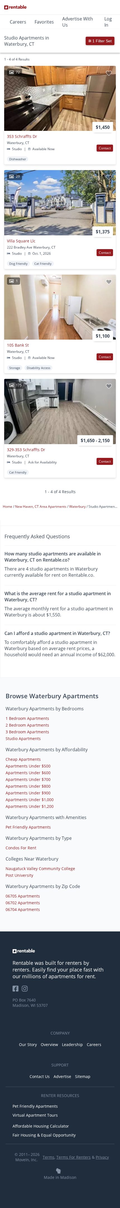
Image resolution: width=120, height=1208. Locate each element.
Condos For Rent (21, 847)
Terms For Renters (73, 1157)
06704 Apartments (23, 909)
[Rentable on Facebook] (17, 990)
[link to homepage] (60, 951)
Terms (48, 1157)
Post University (19, 875)
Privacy (102, 1157)
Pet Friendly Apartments (28, 827)
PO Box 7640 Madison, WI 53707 (30, 1002)
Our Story (28, 1044)
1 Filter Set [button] (101, 41)
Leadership (72, 1044)
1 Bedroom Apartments (27, 718)
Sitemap (82, 1076)
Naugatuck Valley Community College (40, 868)
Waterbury (78, 506)
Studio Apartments (23, 738)
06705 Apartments (23, 896)
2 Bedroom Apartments (27, 725)
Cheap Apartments (23, 759)
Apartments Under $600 (28, 772)
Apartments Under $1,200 (30, 806)
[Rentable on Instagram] (26, 990)
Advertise (62, 1076)
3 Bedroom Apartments (27, 731)
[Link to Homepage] (15, 7)
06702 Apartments (23, 902)
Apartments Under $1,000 (30, 799)
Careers (18, 22)
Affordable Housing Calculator (41, 1126)
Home (8, 506)
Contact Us (40, 1076)
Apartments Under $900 (28, 793)
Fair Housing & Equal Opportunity (44, 1135)
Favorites (44, 22)
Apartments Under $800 (28, 786)
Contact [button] (105, 148)
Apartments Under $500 (28, 766)
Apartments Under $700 (28, 779)
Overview (49, 1044)
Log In (108, 22)
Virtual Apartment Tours (35, 1115)
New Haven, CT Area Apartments (41, 506)
